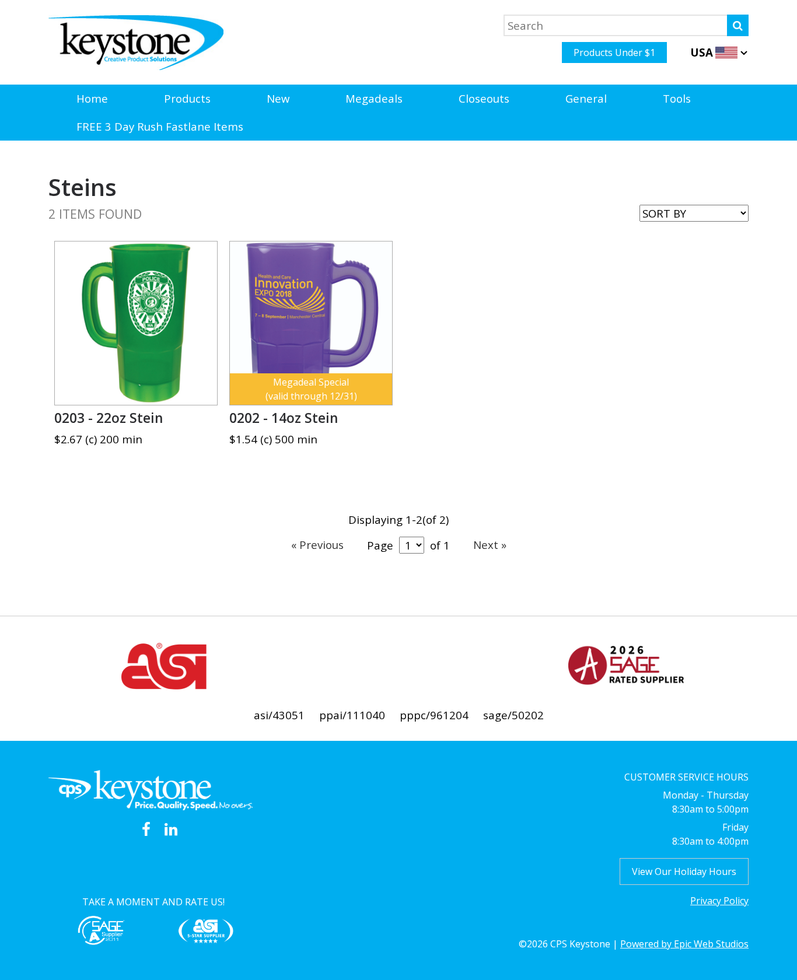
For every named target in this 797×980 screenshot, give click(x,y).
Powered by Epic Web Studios (684, 943)
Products (187, 98)
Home (92, 98)
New (278, 98)
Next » (489, 544)
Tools (677, 98)
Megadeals (374, 98)
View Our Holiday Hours (684, 871)
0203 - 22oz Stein (108, 418)
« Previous (317, 544)
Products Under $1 (614, 52)
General (586, 98)
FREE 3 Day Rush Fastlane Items (159, 126)
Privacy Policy (719, 900)
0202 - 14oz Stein (283, 418)
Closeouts (484, 98)
